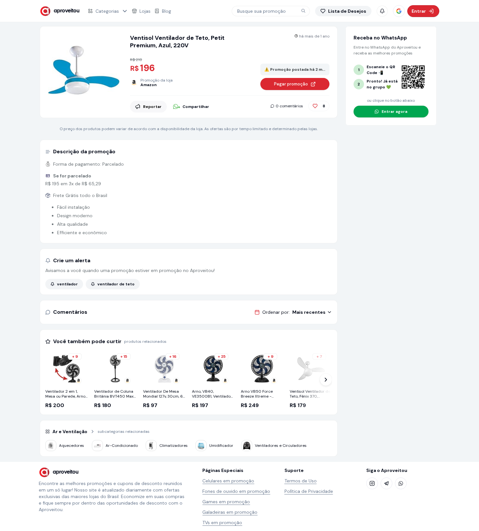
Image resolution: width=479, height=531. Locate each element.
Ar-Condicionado (122, 445)
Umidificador (221, 445)
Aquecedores (71, 445)
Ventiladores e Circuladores (281, 445)
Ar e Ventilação (69, 431)
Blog (166, 11)
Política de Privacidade (308, 491)
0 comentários (289, 106)
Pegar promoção (291, 84)
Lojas (145, 11)
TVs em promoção (222, 522)
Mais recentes (309, 312)
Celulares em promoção (228, 481)
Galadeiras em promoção (229, 512)
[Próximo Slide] (326, 380)
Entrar (419, 11)
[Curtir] (315, 106)
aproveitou (67, 10)
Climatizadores (173, 445)
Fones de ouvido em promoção (236, 491)
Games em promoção (226, 502)
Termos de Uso (300, 481)
